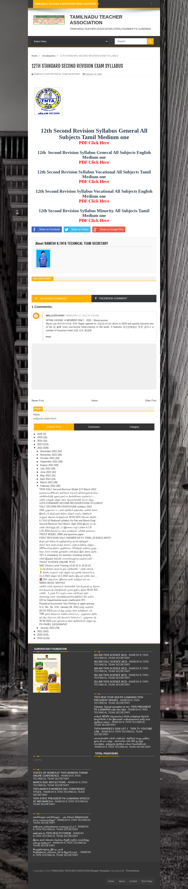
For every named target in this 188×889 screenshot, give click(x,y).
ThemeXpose (132, 871)
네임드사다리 (104, 323)
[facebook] (151, 4)
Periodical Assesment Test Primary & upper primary (66, 603)
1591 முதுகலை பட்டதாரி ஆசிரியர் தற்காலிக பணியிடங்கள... (69, 510)
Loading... (38, 759)
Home (35, 56)
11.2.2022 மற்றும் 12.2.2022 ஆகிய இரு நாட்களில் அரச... (68, 575)
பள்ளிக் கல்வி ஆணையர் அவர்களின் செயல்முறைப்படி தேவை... (70, 586)
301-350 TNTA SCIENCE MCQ (110, 675)
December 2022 (49, 451)
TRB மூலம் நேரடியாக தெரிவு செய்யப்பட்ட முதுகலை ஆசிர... (69, 614)
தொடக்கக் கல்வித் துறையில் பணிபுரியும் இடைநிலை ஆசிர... (69, 551)
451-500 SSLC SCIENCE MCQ (110, 661)
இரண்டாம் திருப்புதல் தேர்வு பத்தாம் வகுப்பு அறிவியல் (65, 513)
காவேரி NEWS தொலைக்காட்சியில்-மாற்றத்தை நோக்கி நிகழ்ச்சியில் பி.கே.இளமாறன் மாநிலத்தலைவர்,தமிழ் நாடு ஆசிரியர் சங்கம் (122, 719)
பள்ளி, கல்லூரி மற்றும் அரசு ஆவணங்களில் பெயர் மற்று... (67, 499)
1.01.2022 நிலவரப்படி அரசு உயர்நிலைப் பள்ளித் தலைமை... (68, 530)
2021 (40, 631)
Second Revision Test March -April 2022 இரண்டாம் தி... (68, 523)
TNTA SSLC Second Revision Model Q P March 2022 (67, 489)
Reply (48, 337)
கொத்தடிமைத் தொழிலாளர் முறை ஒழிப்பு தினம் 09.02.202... (69, 589)
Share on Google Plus (111, 229)
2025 (40, 437)
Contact (133, 881)
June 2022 (46, 472)
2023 (40, 444)
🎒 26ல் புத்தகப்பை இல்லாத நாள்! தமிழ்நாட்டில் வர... (65, 579)
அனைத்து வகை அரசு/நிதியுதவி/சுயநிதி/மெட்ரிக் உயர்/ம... (67, 596)
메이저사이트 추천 (67, 323)
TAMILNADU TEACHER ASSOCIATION (96, 19)
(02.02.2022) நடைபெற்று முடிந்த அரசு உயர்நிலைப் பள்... (66, 610)
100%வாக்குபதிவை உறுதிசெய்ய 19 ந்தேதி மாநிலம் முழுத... (69, 548)
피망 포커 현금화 (82, 330)
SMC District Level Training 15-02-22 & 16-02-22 (65, 565)
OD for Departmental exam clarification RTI (62, 600)
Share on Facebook (49, 229)
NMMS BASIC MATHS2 (52, 582)
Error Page (147, 881)
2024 (40, 440)
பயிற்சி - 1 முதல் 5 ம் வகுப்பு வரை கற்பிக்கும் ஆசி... (64, 593)
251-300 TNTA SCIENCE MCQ (110, 681)
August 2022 (47, 465)
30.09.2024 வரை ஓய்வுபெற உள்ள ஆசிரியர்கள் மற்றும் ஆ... (68, 620)
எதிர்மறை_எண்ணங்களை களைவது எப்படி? (54, 826)
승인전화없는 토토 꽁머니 (137, 327)
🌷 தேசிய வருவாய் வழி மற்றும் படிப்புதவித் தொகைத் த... (68, 572)
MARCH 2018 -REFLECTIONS (49, 782)
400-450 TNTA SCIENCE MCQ (110, 668)
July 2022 (45, 468)
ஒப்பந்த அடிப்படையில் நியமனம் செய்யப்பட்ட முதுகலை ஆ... (68, 617)
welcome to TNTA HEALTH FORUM (52, 833)
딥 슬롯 (57, 327)
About (122, 881)
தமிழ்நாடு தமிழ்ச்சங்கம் (44, 418)
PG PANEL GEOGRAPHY (53, 624)
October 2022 (47, 458)
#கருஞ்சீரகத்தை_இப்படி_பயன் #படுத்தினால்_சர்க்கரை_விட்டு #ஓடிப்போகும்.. (55, 851)
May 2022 (45, 475)
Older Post (150, 400)
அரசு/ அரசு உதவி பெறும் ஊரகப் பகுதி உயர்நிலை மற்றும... (67, 544)
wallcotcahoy (55, 315)
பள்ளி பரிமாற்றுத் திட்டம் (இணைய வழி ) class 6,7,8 (65, 527)
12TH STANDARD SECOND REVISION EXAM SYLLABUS (71, 503)
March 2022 (46, 482)
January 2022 (47, 627)
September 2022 (49, 461)
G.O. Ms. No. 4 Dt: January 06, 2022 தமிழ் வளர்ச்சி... (67, 607)
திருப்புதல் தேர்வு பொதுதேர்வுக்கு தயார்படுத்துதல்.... (65, 541)
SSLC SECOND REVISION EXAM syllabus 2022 (65, 506)
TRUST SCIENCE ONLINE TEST (57, 562)
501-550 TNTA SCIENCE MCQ (110, 655)
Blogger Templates (100, 871)
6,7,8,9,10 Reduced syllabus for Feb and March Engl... (68, 520)
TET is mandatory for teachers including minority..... (67, 555)
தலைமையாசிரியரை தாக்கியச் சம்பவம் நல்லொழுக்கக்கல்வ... (69, 492)
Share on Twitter (80, 229)
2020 (40, 634)
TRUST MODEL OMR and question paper (61, 534)
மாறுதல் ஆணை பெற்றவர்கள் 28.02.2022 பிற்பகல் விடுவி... (68, 517)
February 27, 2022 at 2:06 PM (82, 315)
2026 (40, 434)
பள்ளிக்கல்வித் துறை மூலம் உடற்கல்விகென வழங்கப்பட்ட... (67, 496)
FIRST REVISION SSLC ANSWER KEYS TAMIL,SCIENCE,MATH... (76, 537)
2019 (40, 638)
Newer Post (38, 400)
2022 (40, 447)
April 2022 (45, 479)
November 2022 (49, 454)
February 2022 (48, 485)
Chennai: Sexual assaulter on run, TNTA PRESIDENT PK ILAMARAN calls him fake (122, 708)
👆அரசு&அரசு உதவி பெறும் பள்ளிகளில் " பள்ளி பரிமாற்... (67, 568)
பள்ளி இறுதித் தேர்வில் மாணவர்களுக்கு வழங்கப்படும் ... (67, 558)
